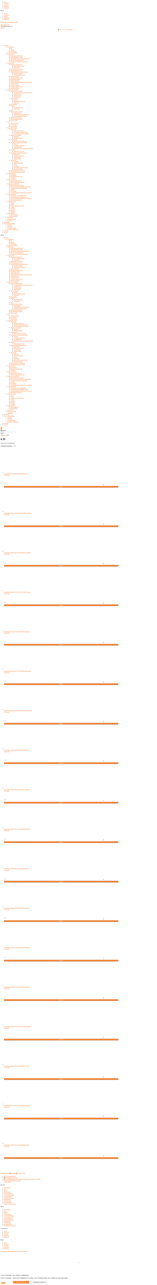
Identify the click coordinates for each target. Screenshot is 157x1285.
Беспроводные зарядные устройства (20, 186)
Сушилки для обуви (19, 145)
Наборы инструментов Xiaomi (18, 153)
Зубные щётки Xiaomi (16, 91)
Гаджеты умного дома (16, 86)
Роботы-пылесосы (19, 130)
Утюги (15, 144)
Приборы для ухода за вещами (18, 142)
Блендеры (16, 166)
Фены (15, 100)
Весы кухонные (18, 169)
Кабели (12, 189)
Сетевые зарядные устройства (18, 188)
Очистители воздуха (16, 70)
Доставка (6, 3)
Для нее (9, 225)
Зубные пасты (18, 95)
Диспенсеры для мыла (20, 141)
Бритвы (12, 105)
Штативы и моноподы (16, 55)
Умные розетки (18, 73)
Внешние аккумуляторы (17, 185)
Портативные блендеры (17, 206)
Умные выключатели (19, 75)
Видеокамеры (11, 213)
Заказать (61, 486)
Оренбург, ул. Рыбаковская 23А (9, 22)
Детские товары (11, 219)
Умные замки (17, 158)
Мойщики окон (18, 138)
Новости (6, 8)
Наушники (13, 175)
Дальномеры (17, 157)
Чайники (16, 161)
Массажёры (13, 104)
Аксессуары (10, 54)
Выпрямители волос (19, 101)
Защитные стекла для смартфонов (19, 58)
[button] (78, 10)
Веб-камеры (13, 216)
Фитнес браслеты (9, 1198)
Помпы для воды (18, 163)
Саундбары (13, 125)
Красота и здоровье (12, 89)
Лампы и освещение (16, 64)
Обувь (12, 203)
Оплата (6, 5)
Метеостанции (14, 76)
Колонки (12, 178)
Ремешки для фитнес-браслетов (19, 61)
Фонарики (17, 154)
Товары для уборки (15, 135)
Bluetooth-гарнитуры (16, 176)
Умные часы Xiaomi (16, 180)
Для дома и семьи (12, 128)
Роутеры (12, 150)
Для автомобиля (11, 194)
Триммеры (17, 108)
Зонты (12, 204)
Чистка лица (13, 120)
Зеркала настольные (16, 117)
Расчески (16, 102)
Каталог (6, 45)
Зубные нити (17, 94)
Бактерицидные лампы (20, 116)
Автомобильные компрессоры (18, 197)
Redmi (12, 50)
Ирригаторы (17, 97)
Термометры (17, 113)
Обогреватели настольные (17, 172)
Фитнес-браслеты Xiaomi (17, 182)
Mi (11, 48)
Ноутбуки (10, 217)
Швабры (16, 136)
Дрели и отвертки (19, 155)
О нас (5, 2)
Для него (9, 226)
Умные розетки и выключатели (19, 72)
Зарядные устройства (13, 183)
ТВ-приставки (14, 123)
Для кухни (13, 160)
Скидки (6, 231)
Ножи (15, 164)
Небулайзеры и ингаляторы (21, 114)
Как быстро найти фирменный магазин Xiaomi (14, 1251)
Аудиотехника (11, 173)
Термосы (12, 211)
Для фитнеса (7, 1201)
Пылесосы (13, 129)
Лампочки (16, 67)
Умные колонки (14, 80)
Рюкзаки (12, 208)
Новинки (6, 222)
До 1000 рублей (11, 228)
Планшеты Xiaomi (12, 52)
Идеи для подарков (9, 223)
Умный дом (10, 63)
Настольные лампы (19, 66)
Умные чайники (14, 88)
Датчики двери (14, 85)
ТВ (8, 122)
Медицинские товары (16, 111)
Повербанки (7, 1199)
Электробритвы (18, 107)
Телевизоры (13, 126)
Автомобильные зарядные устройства (21, 192)
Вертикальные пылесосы (21, 132)
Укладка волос (14, 98)
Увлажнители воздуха (16, 69)
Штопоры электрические (21, 167)
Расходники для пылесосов (21, 133)
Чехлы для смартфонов (16, 60)
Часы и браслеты (12, 179)
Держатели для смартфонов (18, 195)
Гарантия (6, 6)
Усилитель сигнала (19, 151)
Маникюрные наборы (16, 119)
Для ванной (13, 139)
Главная (3, 435)
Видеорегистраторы (16, 200)
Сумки (12, 207)
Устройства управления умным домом (21, 82)
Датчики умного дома (16, 77)
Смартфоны (10, 47)
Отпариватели (18, 147)
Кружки (12, 210)
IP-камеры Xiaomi (15, 79)
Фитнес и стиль (11, 201)
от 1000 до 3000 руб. (13, 229)
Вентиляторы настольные (17, 170)
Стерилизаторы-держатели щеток (23, 92)
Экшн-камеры (14, 214)
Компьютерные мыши (16, 57)
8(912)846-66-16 (5, 25)
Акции (6, 232)
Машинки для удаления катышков (23, 148)
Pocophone (13, 51)
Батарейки (13, 191)
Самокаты (10, 220)
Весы (11, 110)
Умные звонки (14, 83)
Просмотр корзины (21, 1282)
